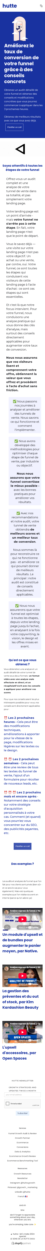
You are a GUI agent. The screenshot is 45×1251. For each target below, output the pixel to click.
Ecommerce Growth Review (22, 1156)
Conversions (22, 1147)
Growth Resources (22, 1173)
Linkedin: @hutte (22, 1192)
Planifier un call (14, 127)
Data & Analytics (22, 1151)
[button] (40, 6)
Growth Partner (22, 1138)
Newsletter (22, 1178)
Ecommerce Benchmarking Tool (22, 1160)
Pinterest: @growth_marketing (22, 1187)
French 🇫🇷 (22, 1196)
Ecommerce (22, 1142)
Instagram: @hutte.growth (22, 1182)
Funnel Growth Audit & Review (22, 1133)
